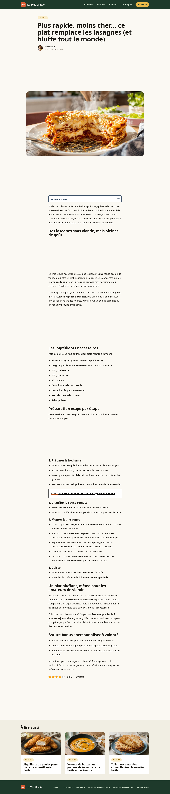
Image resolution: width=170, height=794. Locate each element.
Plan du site (80, 787)
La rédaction (68, 787)
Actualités (88, 4)
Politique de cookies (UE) (123, 787)
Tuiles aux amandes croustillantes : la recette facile (127, 767)
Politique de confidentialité (99, 787)
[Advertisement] (85, 71)
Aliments (113, 4)
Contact (56, 787)
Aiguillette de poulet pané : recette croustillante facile (40, 767)
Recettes (101, 4)
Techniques (127, 4)
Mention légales (143, 787)
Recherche (142, 5)
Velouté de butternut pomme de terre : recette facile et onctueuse (83, 767)
